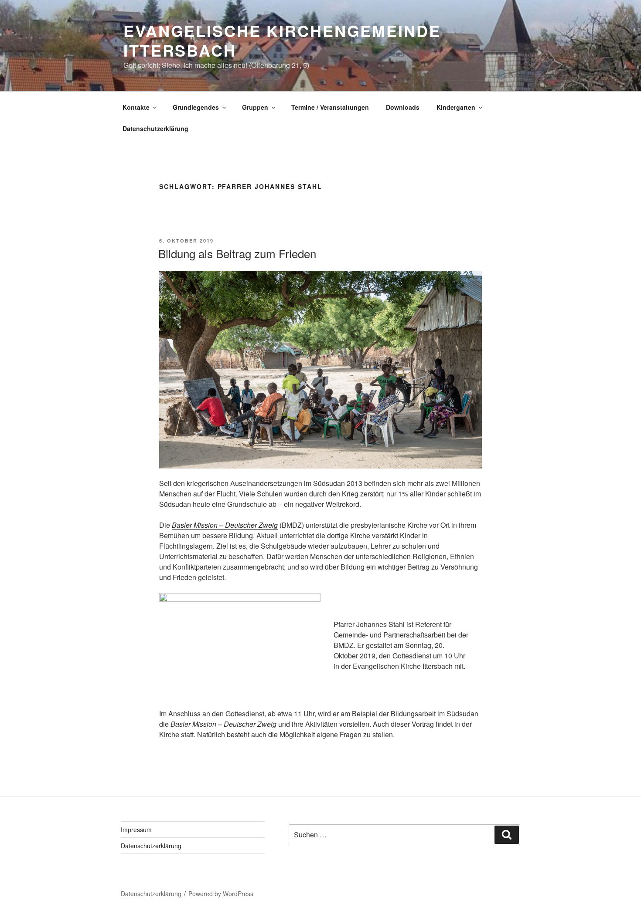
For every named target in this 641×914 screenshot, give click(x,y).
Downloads (402, 107)
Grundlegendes (196, 107)
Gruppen (255, 107)
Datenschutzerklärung (155, 128)
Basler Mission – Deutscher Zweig (225, 525)
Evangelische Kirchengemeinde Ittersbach (282, 40)
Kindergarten (455, 107)
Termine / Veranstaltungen (330, 107)
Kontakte (136, 107)
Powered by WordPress (220, 893)
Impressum (136, 829)
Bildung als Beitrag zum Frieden (237, 253)
